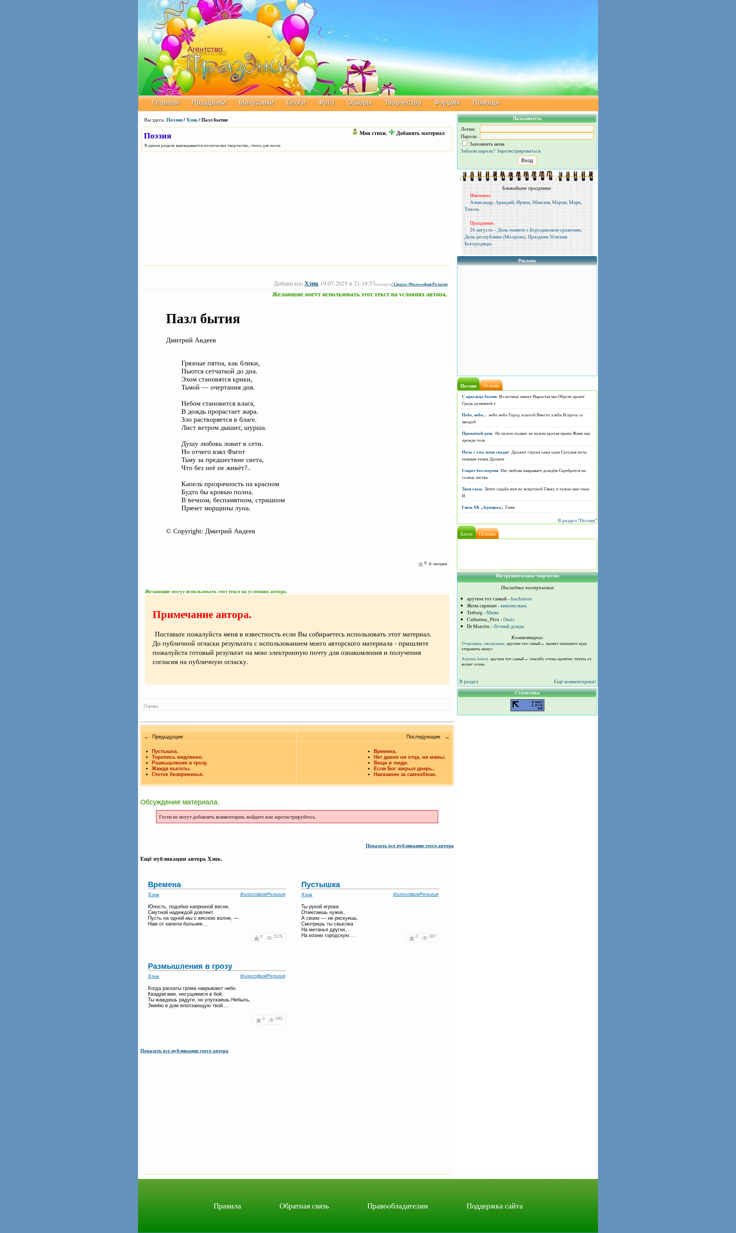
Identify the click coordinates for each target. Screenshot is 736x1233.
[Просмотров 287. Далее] (425, 937)
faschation (521, 598)
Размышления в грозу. (180, 763)
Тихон (471, 209)
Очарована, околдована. (484, 643)
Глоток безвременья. (178, 774)
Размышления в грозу (190, 966)
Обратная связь (304, 1205)
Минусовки (256, 102)
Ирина (523, 202)
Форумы (447, 102)
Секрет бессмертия (480, 470)
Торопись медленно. (177, 757)
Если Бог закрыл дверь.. (404, 768)
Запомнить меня (486, 143)
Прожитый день (477, 433)
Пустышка (320, 884)
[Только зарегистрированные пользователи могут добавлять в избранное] (420, 563)
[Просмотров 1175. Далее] (270, 937)
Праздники (209, 102)
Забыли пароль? (478, 150)
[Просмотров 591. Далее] (272, 1019)
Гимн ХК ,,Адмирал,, (482, 507)
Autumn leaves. (475, 658)
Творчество (402, 102)
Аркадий (504, 202)
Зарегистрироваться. (519, 150)
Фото (326, 102)
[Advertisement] (297, 208)
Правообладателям (397, 1205)
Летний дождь (508, 626)
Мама (492, 612)
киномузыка (514, 605)
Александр (481, 202)
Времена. (385, 751)
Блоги (296, 102)
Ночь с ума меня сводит (485, 452)
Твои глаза (472, 489)
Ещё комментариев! (575, 681)
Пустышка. (165, 751)
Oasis (508, 619)
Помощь (486, 102)
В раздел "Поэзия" (577, 520)
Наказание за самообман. (405, 774)
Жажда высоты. (171, 768)
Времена (164, 884)
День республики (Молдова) (495, 236)
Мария (559, 202)
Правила (227, 1205)
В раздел (468, 681)
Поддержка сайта (495, 1205)
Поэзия (174, 119)
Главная (165, 102)
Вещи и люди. (391, 763)
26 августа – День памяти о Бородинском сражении (525, 229)
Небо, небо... (474, 415)
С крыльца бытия (479, 396)
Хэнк (191, 119)
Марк (575, 202)
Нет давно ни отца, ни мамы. (410, 757)
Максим (541, 202)
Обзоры (359, 102)
